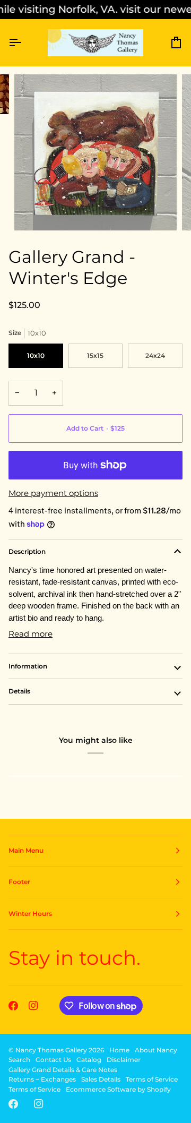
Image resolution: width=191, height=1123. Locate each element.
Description (27, 551)
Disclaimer (124, 1060)
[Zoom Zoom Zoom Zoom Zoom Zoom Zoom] (95, 152)
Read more (30, 634)
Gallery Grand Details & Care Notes (62, 1070)
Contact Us (53, 1060)
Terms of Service (152, 1079)
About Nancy (156, 1050)
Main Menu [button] (26, 850)
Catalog (88, 1060)
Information (27, 666)
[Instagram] (33, 1005)
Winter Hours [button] (30, 914)
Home (119, 1050)
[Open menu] (24, 42)
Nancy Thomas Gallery (51, 1050)
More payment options (53, 493)
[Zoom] (34, 210)
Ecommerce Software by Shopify (118, 1089)
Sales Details (100, 1079)
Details (19, 691)
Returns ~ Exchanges (42, 1079)
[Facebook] (13, 1005)
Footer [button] (19, 882)
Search (19, 1060)
